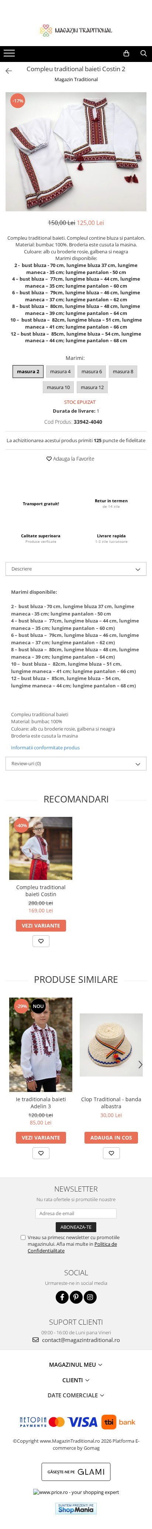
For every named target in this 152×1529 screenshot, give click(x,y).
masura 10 (58, 387)
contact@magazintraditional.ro (80, 1339)
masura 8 (123, 371)
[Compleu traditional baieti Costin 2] (76, 151)
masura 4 (60, 371)
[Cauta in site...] (143, 53)
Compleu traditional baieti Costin (41, 891)
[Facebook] (62, 1297)
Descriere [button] (21, 568)
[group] (76, 151)
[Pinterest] (76, 1297)
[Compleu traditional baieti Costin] (40, 848)
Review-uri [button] (26, 763)
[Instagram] (90, 1297)
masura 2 (28, 371)
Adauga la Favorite (73, 458)
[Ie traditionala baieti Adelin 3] (40, 1045)
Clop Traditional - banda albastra (111, 1103)
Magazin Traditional (76, 79)
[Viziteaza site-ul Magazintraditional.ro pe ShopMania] (76, 1508)
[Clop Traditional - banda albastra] (111, 1044)
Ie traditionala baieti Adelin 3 (41, 1103)
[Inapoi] (5, 71)
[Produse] (10, 55)
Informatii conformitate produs (45, 747)
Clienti (73, 1380)
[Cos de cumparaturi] (126, 53)
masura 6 (92, 371)
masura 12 (92, 387)
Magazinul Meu (73, 1364)
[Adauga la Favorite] (40, 941)
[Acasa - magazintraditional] (76, 30)
